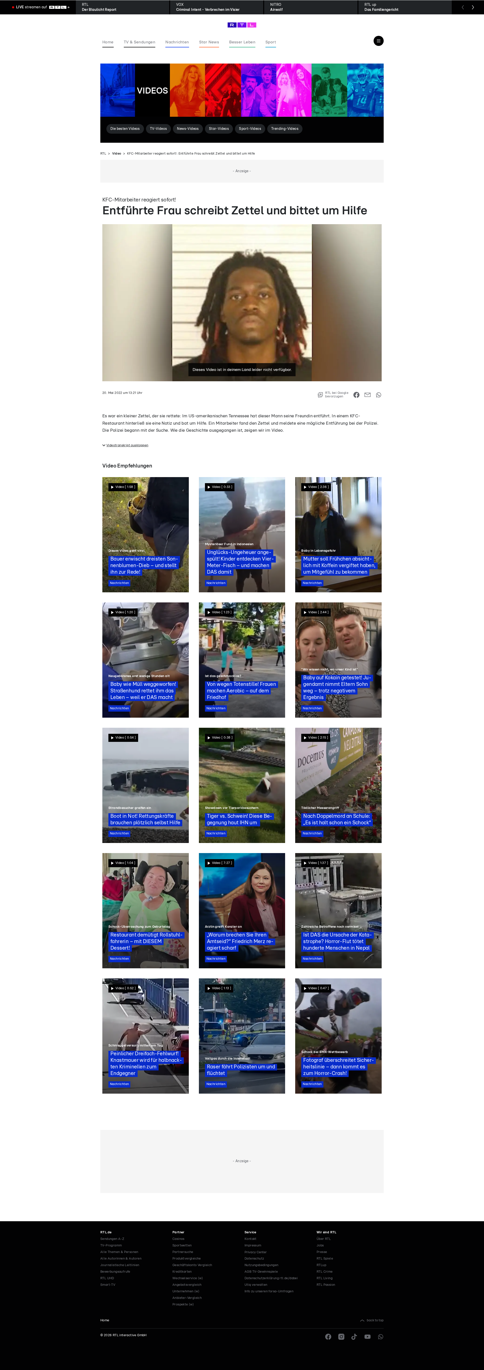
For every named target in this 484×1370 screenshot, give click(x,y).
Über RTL (324, 1239)
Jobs (320, 1245)
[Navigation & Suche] (379, 41)
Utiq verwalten (256, 1285)
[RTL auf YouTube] (368, 1337)
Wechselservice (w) (187, 1278)
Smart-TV (107, 1285)
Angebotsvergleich (187, 1285)
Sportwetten (182, 1245)
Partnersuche (182, 1252)
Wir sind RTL (327, 1232)
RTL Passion (326, 1285)
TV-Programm (111, 1245)
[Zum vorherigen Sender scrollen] (463, 7)
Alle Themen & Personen (119, 1252)
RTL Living (324, 1278)
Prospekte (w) (183, 1304)
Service (250, 1232)
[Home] (242, 24)
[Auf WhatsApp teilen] (379, 395)
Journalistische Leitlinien (119, 1265)
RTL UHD (107, 1278)
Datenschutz (254, 1258)
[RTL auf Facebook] (328, 1337)
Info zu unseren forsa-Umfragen (269, 1291)
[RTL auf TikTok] (354, 1337)
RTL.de (105, 1232)
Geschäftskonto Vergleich (192, 1265)
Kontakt (251, 1239)
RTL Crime (325, 1271)
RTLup (321, 1265)
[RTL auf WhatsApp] (381, 1337)
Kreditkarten (182, 1271)
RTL (103, 153)
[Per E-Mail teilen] (368, 395)
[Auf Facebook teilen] (356, 395)
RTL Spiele (325, 1258)
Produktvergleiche (186, 1258)
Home (104, 1320)
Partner (178, 1232)
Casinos (178, 1239)
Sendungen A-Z (112, 1239)
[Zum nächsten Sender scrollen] (473, 7)
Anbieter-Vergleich (187, 1298)
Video (116, 153)
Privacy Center (256, 1252)
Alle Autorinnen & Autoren (120, 1258)
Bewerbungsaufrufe (115, 1271)
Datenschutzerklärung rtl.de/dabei (271, 1278)
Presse (322, 1252)
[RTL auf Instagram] (341, 1337)
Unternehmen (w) (185, 1291)
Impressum (253, 1245)
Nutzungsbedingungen (262, 1265)
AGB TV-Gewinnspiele (261, 1271)
